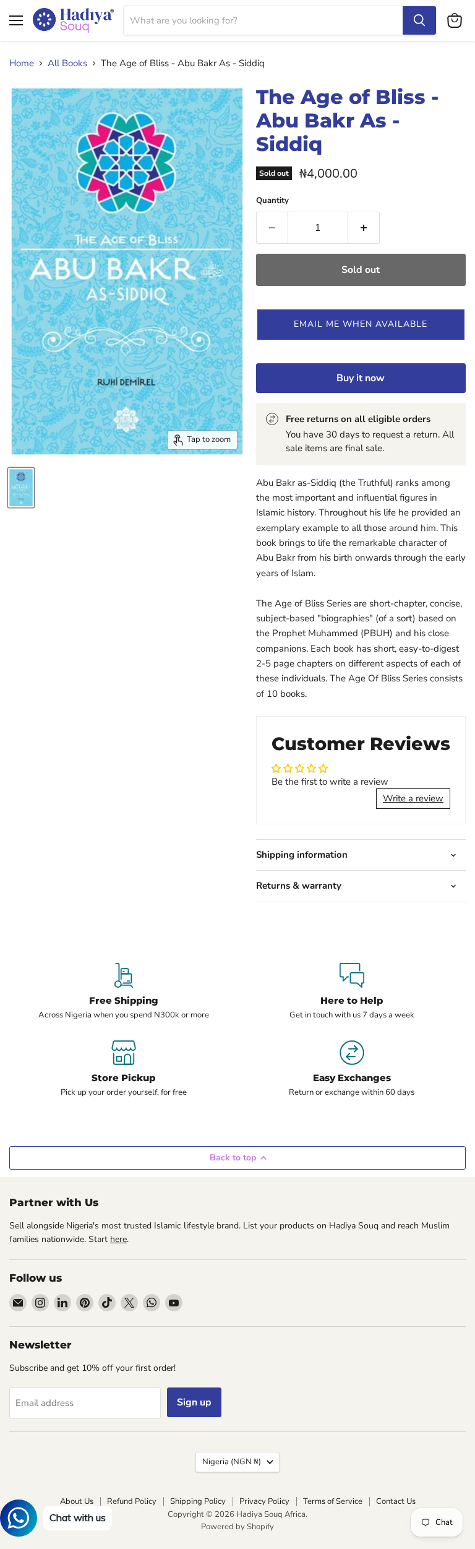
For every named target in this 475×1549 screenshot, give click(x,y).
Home (21, 63)
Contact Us (396, 1501)
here (118, 1239)
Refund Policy (131, 1501)
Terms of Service (332, 1501)
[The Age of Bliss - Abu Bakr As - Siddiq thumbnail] (21, 487)
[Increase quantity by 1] (364, 228)
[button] (361, 324)
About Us (76, 1501)
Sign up (194, 1402)
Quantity (272, 200)
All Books (67, 63)
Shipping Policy (198, 1501)
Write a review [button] (413, 798)
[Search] (419, 20)
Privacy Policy (264, 1501)
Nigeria (231, 1461)
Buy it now (360, 378)
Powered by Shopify (237, 1526)
